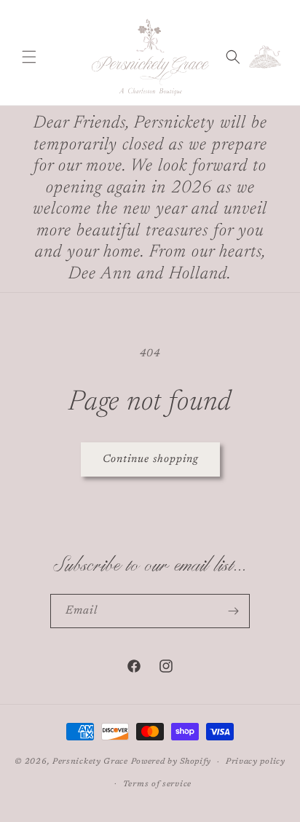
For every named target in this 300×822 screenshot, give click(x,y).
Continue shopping (150, 459)
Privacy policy (255, 762)
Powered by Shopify (171, 762)
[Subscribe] (233, 611)
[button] (29, 57)
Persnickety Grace (90, 762)
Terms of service (157, 784)
